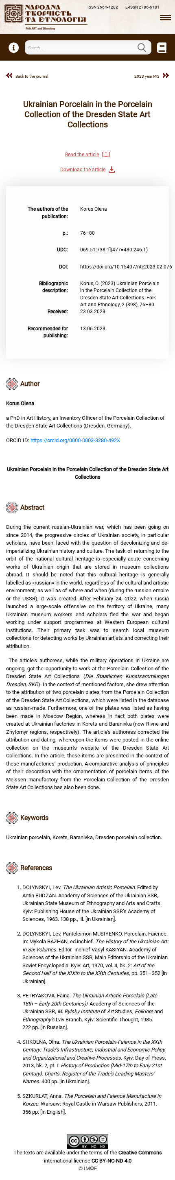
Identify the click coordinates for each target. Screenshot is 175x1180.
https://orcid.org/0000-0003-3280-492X (75, 440)
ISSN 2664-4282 (103, 7)
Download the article (82, 169)
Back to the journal (31, 76)
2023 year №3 (147, 76)
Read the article (82, 154)
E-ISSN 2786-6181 (142, 7)
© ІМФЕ (88, 1168)
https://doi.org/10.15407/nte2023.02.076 (126, 267)
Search (146, 47)
